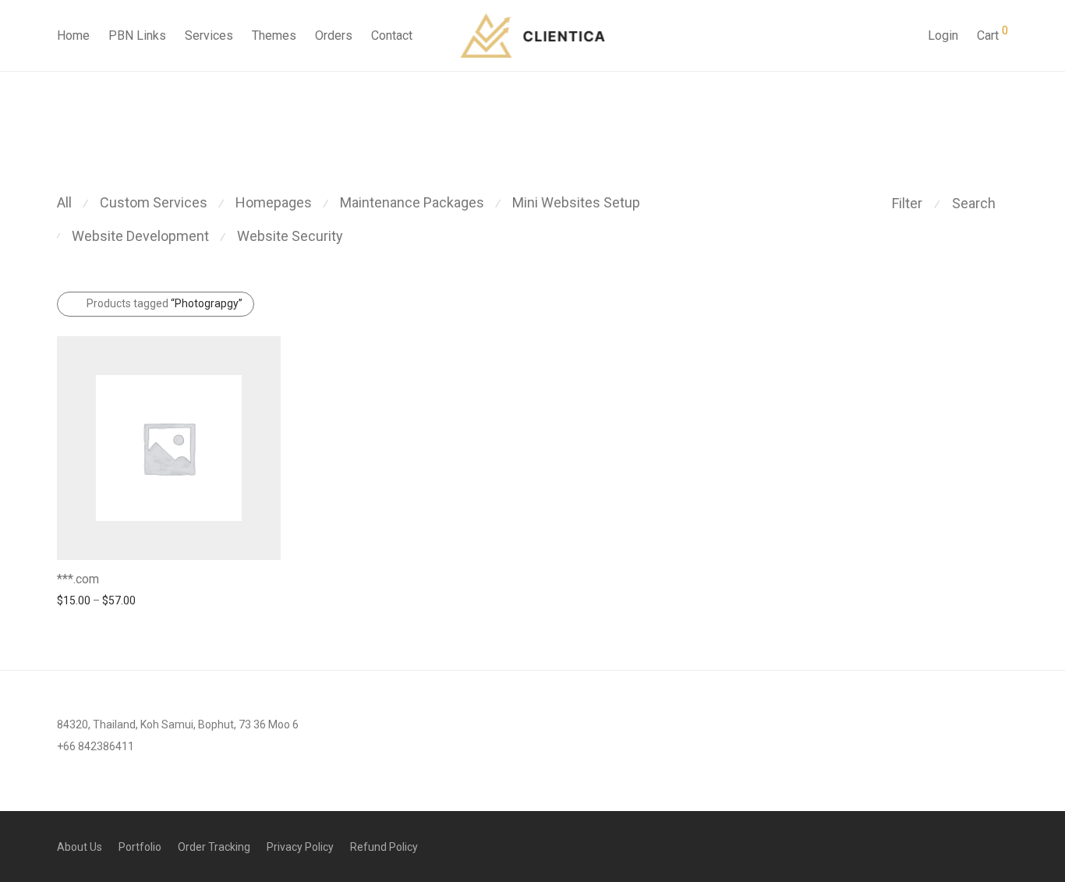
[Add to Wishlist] (273, 577)
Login (943, 35)
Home (73, 35)
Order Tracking (214, 847)
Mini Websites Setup (576, 202)
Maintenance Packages (412, 202)
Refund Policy (384, 847)
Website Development (140, 236)
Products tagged (164, 303)
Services (209, 35)
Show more (77, 599)
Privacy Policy (300, 847)
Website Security (290, 236)
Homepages (273, 202)
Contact (391, 35)
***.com (78, 579)
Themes (274, 35)
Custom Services (153, 202)
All (64, 202)
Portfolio (140, 847)
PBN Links (137, 35)
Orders (333, 35)
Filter (907, 203)
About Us (79, 847)
